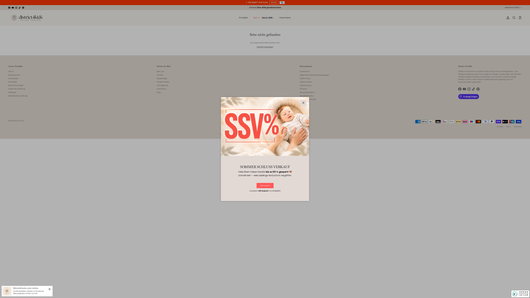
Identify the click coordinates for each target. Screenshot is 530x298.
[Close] (49, 289)
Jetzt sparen (265, 185)
